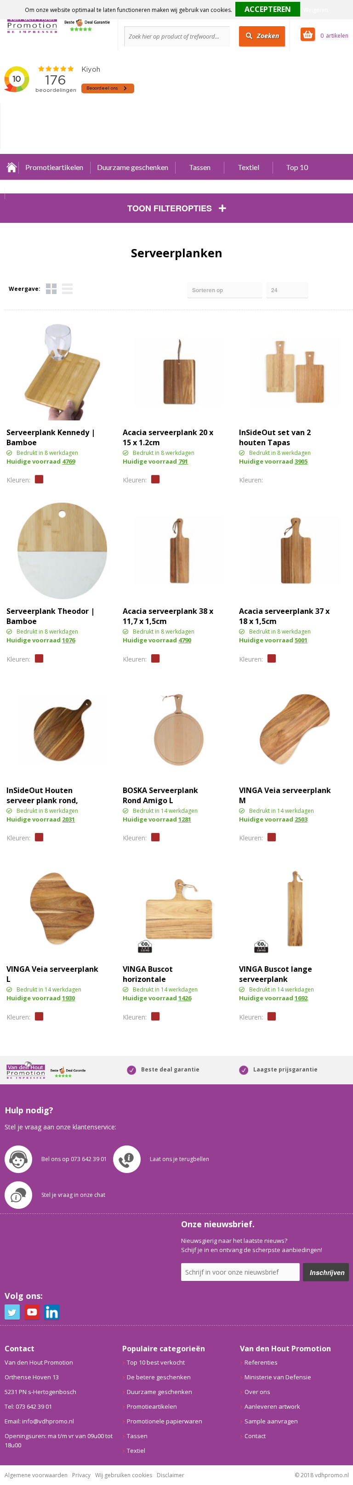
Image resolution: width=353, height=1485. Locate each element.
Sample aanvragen (271, 1421)
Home (11, 167)
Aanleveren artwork (272, 1406)
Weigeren (315, 10)
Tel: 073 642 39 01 (28, 1406)
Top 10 (297, 167)
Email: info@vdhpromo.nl (39, 1421)
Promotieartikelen (54, 167)
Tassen (200, 167)
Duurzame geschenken (132, 167)
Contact (255, 1436)
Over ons (257, 1392)
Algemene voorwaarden (36, 1475)
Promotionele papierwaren (164, 1421)
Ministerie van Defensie (278, 1377)
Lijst (67, 288)
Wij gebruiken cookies (123, 1475)
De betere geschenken (159, 1377)
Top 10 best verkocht (156, 1362)
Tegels (51, 288)
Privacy (81, 1475)
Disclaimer (170, 1475)
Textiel (248, 167)
